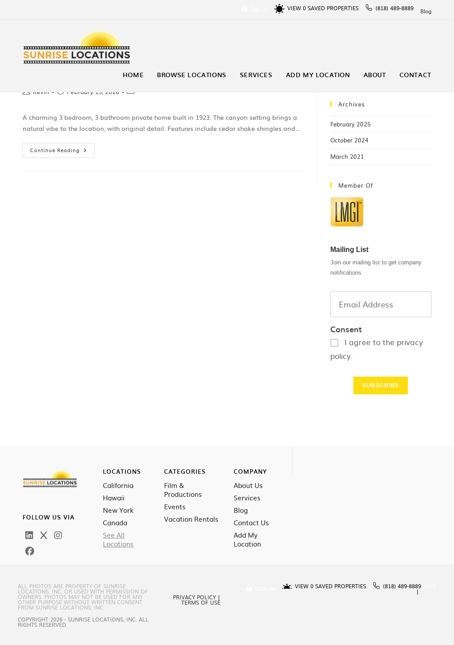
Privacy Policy (194, 597)
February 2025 (350, 124)
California (118, 485)
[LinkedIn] (29, 535)
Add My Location (247, 539)
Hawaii (114, 497)
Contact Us (251, 522)
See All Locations (118, 539)
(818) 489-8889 (395, 8)
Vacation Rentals (191, 519)
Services (247, 497)
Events (174, 506)
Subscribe (380, 385)
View (296, 8)
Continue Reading (62, 148)
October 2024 (349, 140)
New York (118, 510)
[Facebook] (29, 550)
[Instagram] (58, 535)
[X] (43, 535)
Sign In (258, 9)
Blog (425, 11)
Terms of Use (200, 602)
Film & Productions (183, 490)
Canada (115, 522)
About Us (248, 485)
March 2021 (347, 156)
